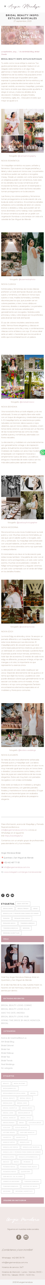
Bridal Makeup (7, 1053)
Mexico (6, 1162)
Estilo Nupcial (21, 1127)
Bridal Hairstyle (10, 1108)
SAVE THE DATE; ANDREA (13, 1013)
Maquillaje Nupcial (31, 1147)
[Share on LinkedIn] (12, 895)
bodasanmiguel (9, 1088)
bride (35, 908)
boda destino (22, 903)
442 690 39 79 (18, 1258)
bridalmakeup (24, 1113)
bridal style (25, 1118)
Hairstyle (7, 1137)
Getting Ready (9, 1132)
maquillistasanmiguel (28, 1157)
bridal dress (25, 1098)
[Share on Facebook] (2, 895)
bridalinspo (8, 908)
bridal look (8, 1113)
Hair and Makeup (27, 1132)
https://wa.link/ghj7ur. (14, 836)
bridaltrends (23, 908)
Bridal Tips (5, 1057)
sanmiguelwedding (11, 1181)
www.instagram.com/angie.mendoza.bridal (22, 872)
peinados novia (9, 923)
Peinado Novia (9, 1167)
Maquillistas (8, 1157)
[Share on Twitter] (7, 895)
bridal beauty (9, 1098)
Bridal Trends (6, 1060)
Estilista (6, 1127)
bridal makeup (9, 1118)
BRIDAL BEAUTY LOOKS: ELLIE (15, 1009)
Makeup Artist (9, 1142)
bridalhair (7, 1103)
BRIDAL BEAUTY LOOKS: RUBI (15, 1016)
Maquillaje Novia (10, 1147)
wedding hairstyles (11, 933)
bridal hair (22, 1103)
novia (16, 1162)
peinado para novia (22, 918)
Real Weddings (7, 1064)
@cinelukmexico (27, 402)
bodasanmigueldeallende (14, 1093)
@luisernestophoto (27, 279)
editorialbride (35, 1122)
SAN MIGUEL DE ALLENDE (13, 1176)
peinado (6, 918)
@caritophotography (27, 156)
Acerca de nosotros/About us (13, 1038)
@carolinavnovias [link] (27, 627)
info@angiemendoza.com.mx (14, 830)
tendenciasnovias (10, 928)
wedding (26, 928)
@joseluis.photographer (27, 522)
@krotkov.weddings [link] (27, 750)
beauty (6, 1083)
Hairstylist (20, 1137)
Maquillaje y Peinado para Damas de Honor (20, 913)
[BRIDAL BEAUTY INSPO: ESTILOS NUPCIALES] (22, 35)
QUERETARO (25, 1171)
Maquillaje (25, 1142)
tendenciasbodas (27, 923)
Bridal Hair (5, 1049)
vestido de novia (30, 1186)
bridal (33, 1093)
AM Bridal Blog (28, 51)
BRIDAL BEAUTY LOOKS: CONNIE (16, 1005)
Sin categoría (6, 1068)
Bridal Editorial (7, 1045)
